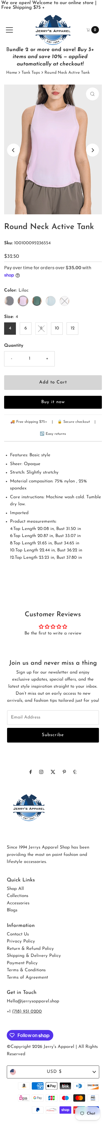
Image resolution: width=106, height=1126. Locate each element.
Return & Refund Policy (30, 949)
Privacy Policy (21, 941)
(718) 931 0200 (27, 1011)
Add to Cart (53, 382)
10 (57, 328)
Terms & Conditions (26, 970)
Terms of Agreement (27, 977)
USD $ (54, 1072)
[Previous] (13, 150)
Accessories (18, 903)
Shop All (15, 889)
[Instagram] (41, 772)
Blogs (12, 910)
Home (11, 73)
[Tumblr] (75, 772)
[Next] (92, 150)
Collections (17, 896)
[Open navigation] (9, 30)
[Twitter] (53, 772)
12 (72, 328)
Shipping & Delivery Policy (34, 956)
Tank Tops (30, 73)
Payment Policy (22, 963)
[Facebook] (30, 772)
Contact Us (18, 934)
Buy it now (53, 402)
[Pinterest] (64, 772)
